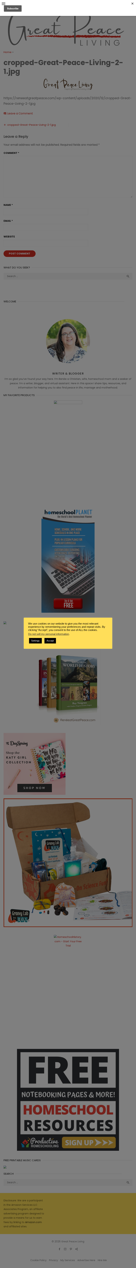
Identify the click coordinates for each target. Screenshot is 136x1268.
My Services (67, 1260)
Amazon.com (33, 1222)
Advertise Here (86, 1260)
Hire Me (102, 1260)
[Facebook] (59, 1249)
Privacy (53, 1260)
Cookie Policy (38, 1260)
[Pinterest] (70, 1249)
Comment (11, 153)
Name (8, 205)
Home (8, 52)
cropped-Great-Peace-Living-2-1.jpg (31, 125)
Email (8, 221)
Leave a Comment (20, 113)
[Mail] (76, 1249)
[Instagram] (65, 1249)
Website (9, 236)
